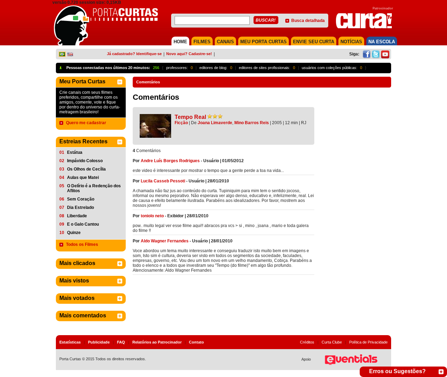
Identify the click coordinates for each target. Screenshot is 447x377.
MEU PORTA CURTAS (263, 41)
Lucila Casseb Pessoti (163, 181)
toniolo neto (152, 215)
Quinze (74, 232)
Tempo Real (190, 117)
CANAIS (225, 41)
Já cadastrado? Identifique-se (134, 54)
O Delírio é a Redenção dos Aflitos (94, 188)
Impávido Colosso (85, 160)
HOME (180, 41)
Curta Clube (332, 342)
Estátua (74, 152)
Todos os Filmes (82, 244)
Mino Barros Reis (251, 122)
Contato (196, 342)
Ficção (181, 122)
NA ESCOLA (381, 41)
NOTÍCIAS (351, 41)
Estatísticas (70, 342)
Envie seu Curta (313, 41)
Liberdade (77, 215)
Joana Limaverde (215, 122)
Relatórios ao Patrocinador (157, 342)
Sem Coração (80, 199)
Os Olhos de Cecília (86, 169)
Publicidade (99, 342)
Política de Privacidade (368, 342)
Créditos (307, 342)
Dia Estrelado (80, 207)
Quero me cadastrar (86, 122)
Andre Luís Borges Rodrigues (170, 160)
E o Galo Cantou (83, 224)
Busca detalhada (308, 20)
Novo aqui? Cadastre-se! (189, 54)
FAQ (121, 342)
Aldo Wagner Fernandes (165, 241)
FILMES (202, 41)
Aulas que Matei (83, 177)
